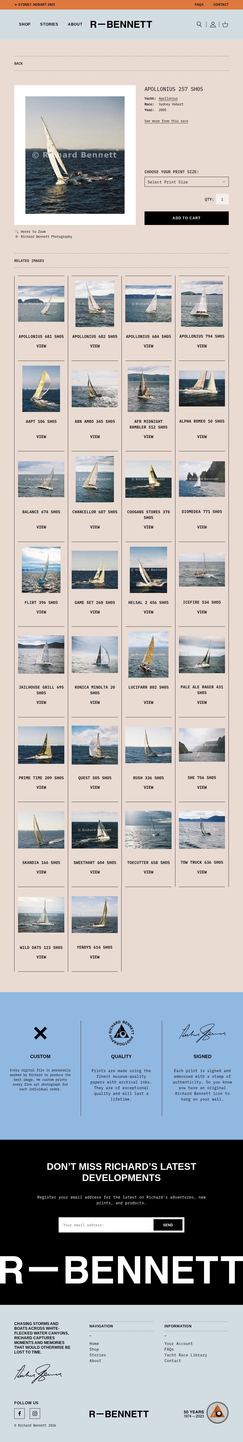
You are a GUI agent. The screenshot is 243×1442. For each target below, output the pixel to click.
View (41, 345)
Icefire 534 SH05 (202, 602)
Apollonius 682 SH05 (94, 336)
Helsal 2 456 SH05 (148, 602)
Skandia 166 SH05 (41, 862)
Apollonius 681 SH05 (41, 336)
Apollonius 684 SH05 (148, 336)
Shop (94, 1349)
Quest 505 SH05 (95, 777)
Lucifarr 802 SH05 (148, 687)
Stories (97, 1354)
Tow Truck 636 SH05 (202, 862)
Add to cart (187, 218)
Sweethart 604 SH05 (95, 862)
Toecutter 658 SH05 (148, 862)
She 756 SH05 (202, 777)
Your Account (178, 1343)
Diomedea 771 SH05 (202, 511)
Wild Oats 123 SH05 (41, 947)
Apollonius (168, 98)
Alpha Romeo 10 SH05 (201, 421)
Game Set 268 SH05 (95, 602)
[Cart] (225, 24)
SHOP (25, 24)
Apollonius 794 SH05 (201, 336)
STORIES (49, 24)
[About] (206, 1414)
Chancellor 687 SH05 (94, 511)
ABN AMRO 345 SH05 (95, 421)
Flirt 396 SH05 (41, 602)
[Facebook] (19, 1413)
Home (94, 1343)
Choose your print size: (172, 171)
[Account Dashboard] (213, 24)
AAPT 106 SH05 (41, 421)
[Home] (121, 24)
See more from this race (166, 120)
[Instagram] (35, 1413)
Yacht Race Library (185, 1354)
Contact (221, 4)
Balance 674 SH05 (41, 511)
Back (18, 63)
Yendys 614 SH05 (94, 947)
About (75, 24)
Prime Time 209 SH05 (41, 777)
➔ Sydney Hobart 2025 (34, 4)
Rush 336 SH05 (148, 777)
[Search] (199, 24)
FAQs (199, 4)
